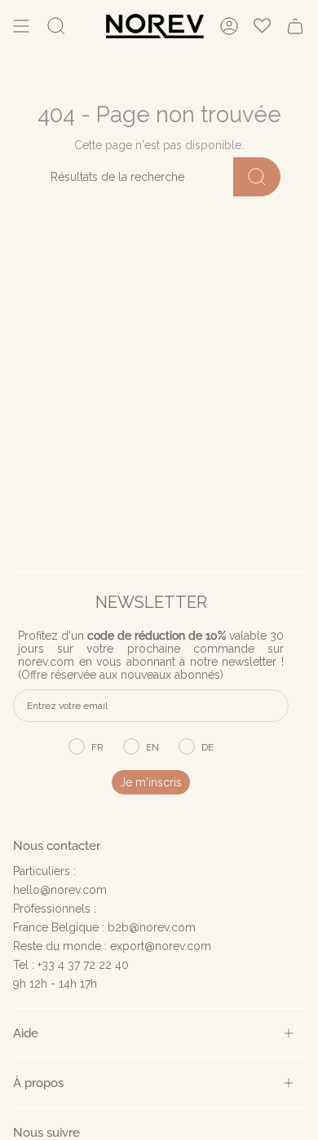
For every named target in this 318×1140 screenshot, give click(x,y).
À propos (38, 1082)
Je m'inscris (151, 782)
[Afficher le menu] (21, 26)
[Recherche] (256, 176)
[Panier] (295, 26)
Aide (25, 1033)
